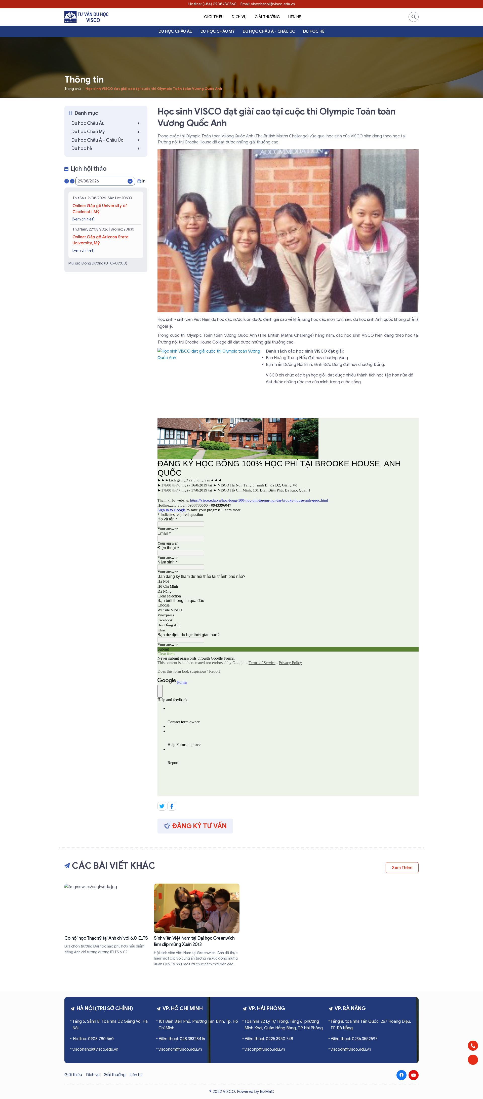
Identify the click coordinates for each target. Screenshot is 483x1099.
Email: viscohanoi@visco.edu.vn (267, 4)
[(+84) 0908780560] (473, 1046)
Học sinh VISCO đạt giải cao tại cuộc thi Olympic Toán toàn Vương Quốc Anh (154, 89)
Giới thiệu (214, 17)
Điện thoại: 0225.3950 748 (269, 1038)
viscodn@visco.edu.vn (351, 1049)
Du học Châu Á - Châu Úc (269, 31)
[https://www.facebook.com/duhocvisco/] (401, 1075)
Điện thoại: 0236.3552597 (354, 1038)
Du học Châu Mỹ (217, 31)
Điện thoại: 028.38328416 (182, 1038)
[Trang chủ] (86, 17)
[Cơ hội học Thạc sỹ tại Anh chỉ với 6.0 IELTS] (107, 919)
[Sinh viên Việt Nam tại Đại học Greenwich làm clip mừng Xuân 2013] (196, 925)
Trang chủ (72, 89)
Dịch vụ (239, 17)
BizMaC (267, 1091)
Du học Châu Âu (175, 31)
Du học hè (313, 31)
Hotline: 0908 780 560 (93, 1038)
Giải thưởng (267, 17)
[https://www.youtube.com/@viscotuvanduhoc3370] (414, 1075)
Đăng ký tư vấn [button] (199, 826)
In (143, 181)
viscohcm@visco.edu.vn (180, 1049)
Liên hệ (294, 17)
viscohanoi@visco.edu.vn (95, 1049)
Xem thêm (402, 867)
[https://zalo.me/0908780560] (473, 1060)
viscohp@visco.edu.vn (265, 1049)
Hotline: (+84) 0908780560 (212, 4)
